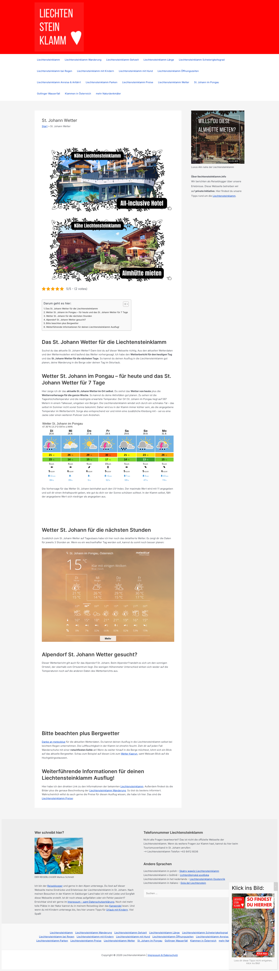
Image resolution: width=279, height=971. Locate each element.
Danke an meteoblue (53, 741)
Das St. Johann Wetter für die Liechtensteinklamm (72, 308)
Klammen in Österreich (78, 93)
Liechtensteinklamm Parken (101, 82)
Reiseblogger (55, 885)
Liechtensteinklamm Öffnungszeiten (178, 71)
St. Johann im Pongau (206, 82)
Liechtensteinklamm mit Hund (136, 71)
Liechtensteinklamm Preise (137, 82)
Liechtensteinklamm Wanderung (83, 59)
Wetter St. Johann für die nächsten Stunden (69, 316)
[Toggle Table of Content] (124, 304)
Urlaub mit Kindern (117, 909)
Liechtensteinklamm (48, 59)
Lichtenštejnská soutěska (194, 875)
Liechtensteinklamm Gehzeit (122, 59)
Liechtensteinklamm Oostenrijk (207, 879)
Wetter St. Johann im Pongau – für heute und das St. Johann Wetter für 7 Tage (87, 312)
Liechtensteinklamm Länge (159, 59)
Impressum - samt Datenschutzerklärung (91, 901)
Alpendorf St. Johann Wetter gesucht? (66, 319)
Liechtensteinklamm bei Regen (54, 71)
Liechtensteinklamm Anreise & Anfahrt (59, 82)
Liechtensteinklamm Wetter (173, 82)
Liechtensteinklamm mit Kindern (95, 71)
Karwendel (115, 905)
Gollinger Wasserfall (48, 93)
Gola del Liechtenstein (193, 882)
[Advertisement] (100, 510)
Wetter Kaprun (129, 753)
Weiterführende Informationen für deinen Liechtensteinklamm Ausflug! (82, 327)
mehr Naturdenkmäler (108, 93)
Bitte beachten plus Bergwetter (62, 323)
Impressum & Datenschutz (163, 955)
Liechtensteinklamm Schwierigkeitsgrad (202, 59)
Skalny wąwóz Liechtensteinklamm (199, 871)
